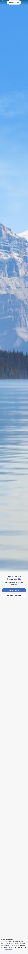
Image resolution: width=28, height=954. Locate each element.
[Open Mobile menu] (25, 2)
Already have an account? (14, 595)
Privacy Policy (8, 949)
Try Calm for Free (14, 2)
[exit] (25, 951)
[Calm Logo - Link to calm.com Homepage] (4, 1)
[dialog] (14, 945)
